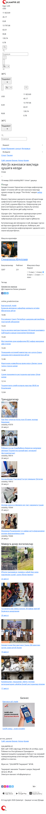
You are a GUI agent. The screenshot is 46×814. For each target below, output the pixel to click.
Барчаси (8, 305)
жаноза (14, 286)
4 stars (39, 272)
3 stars (30, 275)
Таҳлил (10, 155)
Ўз (4, 66)
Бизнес (15, 160)
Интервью (26, 148)
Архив (26, 160)
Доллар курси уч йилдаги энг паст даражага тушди (22, 505)
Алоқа (20, 160)
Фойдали (6, 152)
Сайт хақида (6, 160)
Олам (3, 148)
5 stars (31, 272)
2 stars (37, 275)
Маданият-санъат (13, 148)
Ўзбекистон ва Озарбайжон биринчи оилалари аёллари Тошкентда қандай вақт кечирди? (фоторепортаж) (21, 450)
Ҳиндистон (5, 286)
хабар (39, 192)
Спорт (3, 155)
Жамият (6, 145)
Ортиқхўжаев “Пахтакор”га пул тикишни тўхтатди (22, 479)
